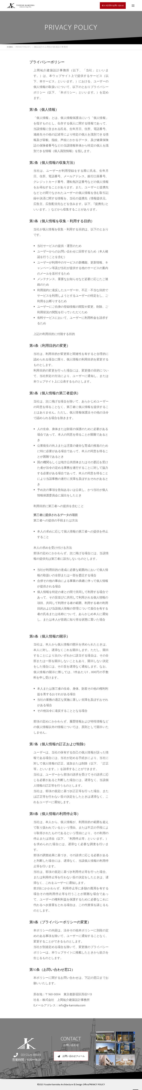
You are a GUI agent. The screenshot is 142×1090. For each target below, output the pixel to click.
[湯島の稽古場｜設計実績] (125, 1037)
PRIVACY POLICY (97, 1084)
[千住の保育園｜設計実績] (125, 1061)
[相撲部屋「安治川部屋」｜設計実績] (105, 1037)
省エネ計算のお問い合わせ (113, 5)
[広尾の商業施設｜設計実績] (125, 1049)
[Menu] (131, 5)
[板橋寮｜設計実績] (105, 1061)
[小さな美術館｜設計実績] (105, 1049)
